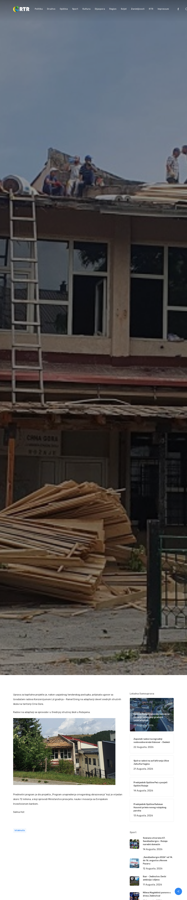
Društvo (57, 380)
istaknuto (20, 830)
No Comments (163, 354)
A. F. (19, 380)
